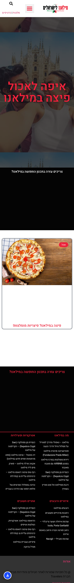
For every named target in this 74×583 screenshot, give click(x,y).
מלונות (16, 12)
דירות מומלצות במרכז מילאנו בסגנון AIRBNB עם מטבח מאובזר (55, 463)
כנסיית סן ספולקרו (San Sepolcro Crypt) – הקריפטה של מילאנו (55, 476)
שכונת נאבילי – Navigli (57, 539)
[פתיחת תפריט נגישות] (7, 575)
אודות (66, 561)
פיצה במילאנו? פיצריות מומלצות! (37, 325)
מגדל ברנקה (29, 546)
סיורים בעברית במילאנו (24, 542)
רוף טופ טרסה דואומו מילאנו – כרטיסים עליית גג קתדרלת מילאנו (20, 476)
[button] (29, 8)
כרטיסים (6, 12)
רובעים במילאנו (61, 508)
